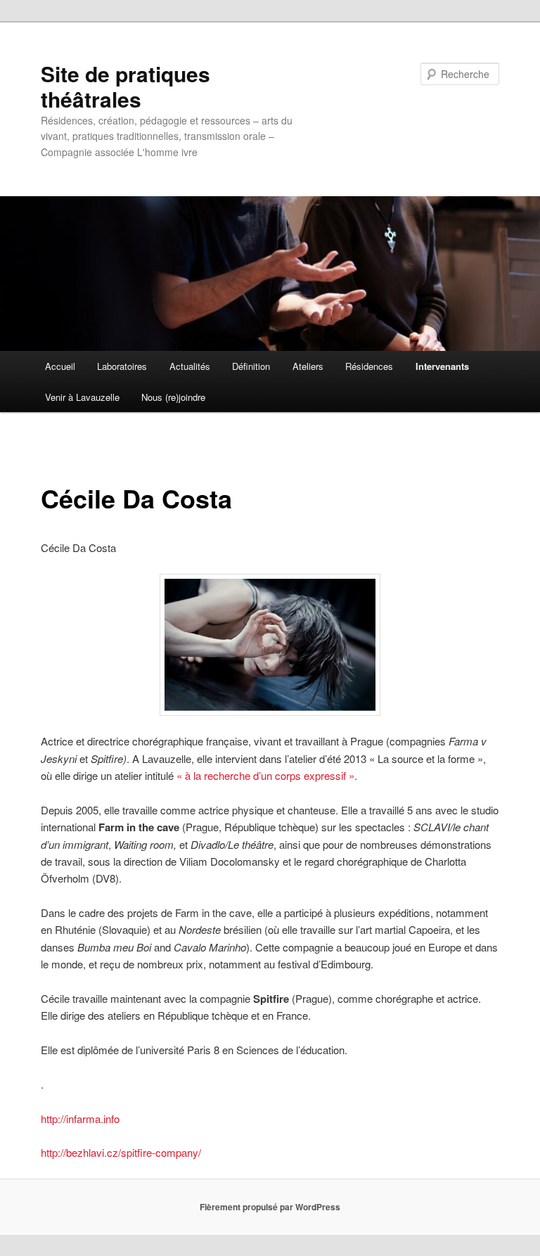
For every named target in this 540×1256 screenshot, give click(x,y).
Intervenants (442, 366)
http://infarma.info (80, 1118)
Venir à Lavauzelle (82, 397)
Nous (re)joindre (173, 397)
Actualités (189, 366)
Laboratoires (122, 366)
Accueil (60, 366)
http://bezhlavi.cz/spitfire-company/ (121, 1152)
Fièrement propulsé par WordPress (270, 1206)
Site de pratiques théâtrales (125, 86)
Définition (251, 366)
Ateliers (307, 366)
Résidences (369, 366)
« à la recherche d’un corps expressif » (264, 775)
